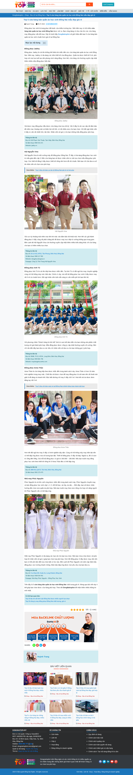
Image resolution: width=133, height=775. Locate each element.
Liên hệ (54, 738)
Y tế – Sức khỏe (92, 11)
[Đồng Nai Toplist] (24, 4)
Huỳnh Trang (30, 24)
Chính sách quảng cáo (96, 741)
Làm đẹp (60, 11)
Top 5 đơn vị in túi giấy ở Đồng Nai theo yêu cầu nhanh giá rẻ (60, 689)
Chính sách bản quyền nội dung (99, 745)
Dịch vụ (28, 11)
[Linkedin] (108, 762)
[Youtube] (112, 762)
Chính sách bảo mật (95, 738)
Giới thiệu (55, 734)
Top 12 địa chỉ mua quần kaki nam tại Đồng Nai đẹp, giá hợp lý (86, 690)
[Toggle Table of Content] (43, 43)
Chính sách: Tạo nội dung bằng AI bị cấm (103, 751)
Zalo (31, 744)
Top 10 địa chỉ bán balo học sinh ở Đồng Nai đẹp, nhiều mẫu (34, 690)
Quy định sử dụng (94, 734)
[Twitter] (104, 762)
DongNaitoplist (17, 15)
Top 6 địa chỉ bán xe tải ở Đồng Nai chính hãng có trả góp (85, 718)
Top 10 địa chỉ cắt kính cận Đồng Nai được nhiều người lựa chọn (48, 598)
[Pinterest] (116, 762)
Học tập (52, 11)
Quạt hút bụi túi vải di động (28, 751)
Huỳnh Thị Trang (32, 749)
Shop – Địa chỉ (70, 11)
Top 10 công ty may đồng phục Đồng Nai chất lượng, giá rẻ (46, 601)
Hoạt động (55, 745)
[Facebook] (100, 762)
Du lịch (36, 11)
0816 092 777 (23, 744)
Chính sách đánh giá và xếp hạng (100, 748)
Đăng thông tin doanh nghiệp (61, 748)
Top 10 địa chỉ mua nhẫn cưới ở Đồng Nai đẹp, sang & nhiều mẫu (60, 718)
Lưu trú (44, 11)
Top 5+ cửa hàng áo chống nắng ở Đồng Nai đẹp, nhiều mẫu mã (34, 718)
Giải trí (81, 11)
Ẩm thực (19, 11)
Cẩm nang (113, 11)
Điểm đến (103, 11)
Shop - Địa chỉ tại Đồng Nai (35, 15)
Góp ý (53, 741)
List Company (108, 4)
